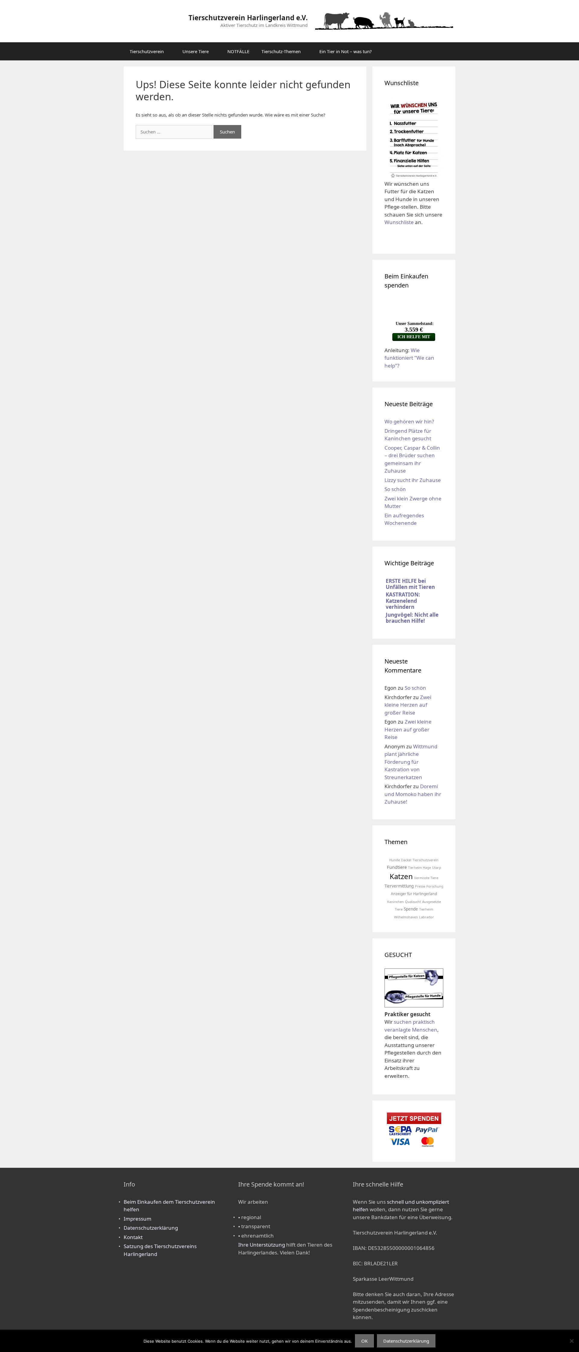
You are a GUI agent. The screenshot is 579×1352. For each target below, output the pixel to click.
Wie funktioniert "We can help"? (409, 358)
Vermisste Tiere (426, 877)
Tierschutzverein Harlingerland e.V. (248, 17)
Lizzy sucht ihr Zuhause (412, 480)
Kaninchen (395, 901)
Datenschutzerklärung (151, 1227)
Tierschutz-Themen (281, 51)
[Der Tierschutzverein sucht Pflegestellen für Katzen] (414, 984)
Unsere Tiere (195, 51)
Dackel (406, 860)
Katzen (401, 876)
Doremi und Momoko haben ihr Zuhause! (412, 794)
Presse (420, 886)
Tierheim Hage (419, 867)
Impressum (137, 1218)
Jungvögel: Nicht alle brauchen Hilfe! (412, 617)
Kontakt (133, 1237)
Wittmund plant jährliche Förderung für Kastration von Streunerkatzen (410, 762)
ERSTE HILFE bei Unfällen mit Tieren (410, 583)
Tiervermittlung (399, 886)
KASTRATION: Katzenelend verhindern (403, 600)
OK (364, 1341)
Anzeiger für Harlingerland (414, 893)
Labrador (426, 917)
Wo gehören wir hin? (409, 421)
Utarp (436, 867)
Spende (411, 909)
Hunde (394, 860)
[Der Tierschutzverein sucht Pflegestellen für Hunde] (414, 1003)
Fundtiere (397, 867)
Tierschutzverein (147, 51)
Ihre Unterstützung (261, 1244)
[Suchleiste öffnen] (446, 51)
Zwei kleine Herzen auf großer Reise (407, 705)
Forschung (434, 886)
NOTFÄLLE (238, 51)
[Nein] (571, 1341)
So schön (395, 489)
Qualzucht (413, 901)
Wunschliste (399, 222)
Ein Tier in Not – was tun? (345, 51)
